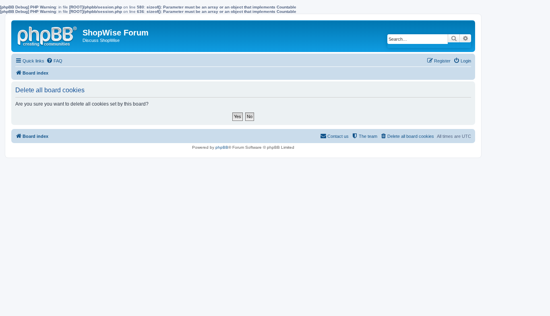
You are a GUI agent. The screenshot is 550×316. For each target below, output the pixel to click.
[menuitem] (54, 61)
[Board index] (48, 34)
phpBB (221, 147)
